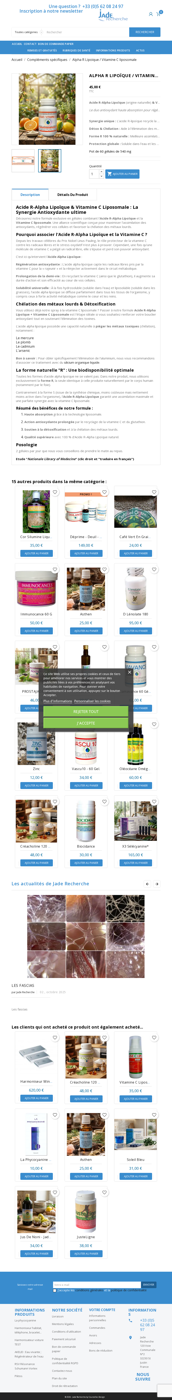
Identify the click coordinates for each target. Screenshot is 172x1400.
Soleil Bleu (136, 1159)
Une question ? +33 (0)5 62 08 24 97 (86, 6)
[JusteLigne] (86, 1212)
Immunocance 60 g (36, 614)
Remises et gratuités (42, 50)
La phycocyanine (25, 1320)
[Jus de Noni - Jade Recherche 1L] (36, 1212)
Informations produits (113, 50)
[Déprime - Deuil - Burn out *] (86, 511)
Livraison (58, 1316)
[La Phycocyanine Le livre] (36, 1134)
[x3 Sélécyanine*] (135, 821)
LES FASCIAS (23, 985)
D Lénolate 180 (135, 614)
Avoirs (93, 1335)
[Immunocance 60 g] (36, 589)
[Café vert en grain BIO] (135, 511)
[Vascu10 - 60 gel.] (86, 743)
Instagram (142, 1387)
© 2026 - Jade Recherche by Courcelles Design (85, 1397)
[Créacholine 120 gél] (36, 821)
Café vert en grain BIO (139, 537)
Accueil (17, 44)
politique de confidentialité (129, 1290)
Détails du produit (72, 194)
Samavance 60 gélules (138, 691)
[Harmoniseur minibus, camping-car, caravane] (36, 1057)
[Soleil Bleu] (135, 1134)
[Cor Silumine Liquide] (36, 511)
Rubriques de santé (76, 50)
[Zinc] (36, 743)
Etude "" (46, 459)
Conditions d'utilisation (66, 1331)
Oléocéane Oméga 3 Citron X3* (145, 768)
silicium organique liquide (81, 362)
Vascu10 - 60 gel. (86, 768)
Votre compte (102, 1310)
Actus (140, 50)
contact (30, 44)
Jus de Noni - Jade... (36, 1237)
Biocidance (86, 846)
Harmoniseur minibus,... (40, 1081)
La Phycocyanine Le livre (41, 1159)
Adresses (95, 1343)
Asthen (86, 614)
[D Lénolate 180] (135, 589)
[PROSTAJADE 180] (36, 666)
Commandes (97, 1328)
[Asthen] (86, 589)
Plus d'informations (57, 701)
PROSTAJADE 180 (36, 691)
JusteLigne (86, 1237)
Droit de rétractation (65, 1386)
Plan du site (59, 1378)
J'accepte (86, 723)
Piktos (18, 1376)
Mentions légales (63, 1324)
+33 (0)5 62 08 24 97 (147, 1325)
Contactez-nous (62, 1371)
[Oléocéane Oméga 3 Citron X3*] (135, 743)
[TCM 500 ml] (86, 666)
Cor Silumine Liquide (37, 537)
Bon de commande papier (55, 44)
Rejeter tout (86, 711)
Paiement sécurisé (64, 1339)
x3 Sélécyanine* (135, 846)
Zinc (36, 768)
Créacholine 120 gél (36, 846)
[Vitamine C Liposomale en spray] (135, 1057)
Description (30, 194)
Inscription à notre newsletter (51, 11)
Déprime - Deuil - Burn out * (94, 537)
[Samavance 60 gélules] (135, 666)
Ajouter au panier (122, 173)
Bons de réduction (100, 1350)
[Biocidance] (86, 821)
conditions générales (89, 1290)
